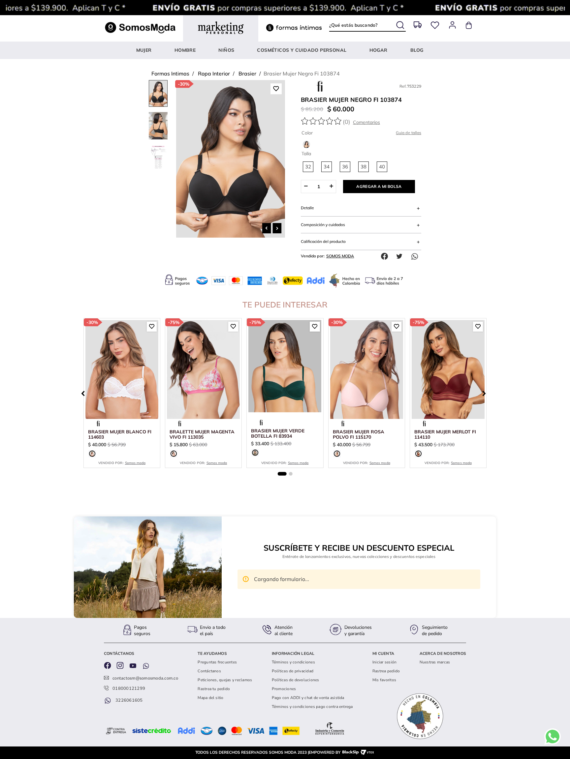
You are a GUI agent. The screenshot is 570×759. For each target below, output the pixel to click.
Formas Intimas (170, 73)
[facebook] (386, 256)
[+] (331, 186)
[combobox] (367, 25)
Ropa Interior (214, 73)
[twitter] (401, 256)
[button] (308, 166)
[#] (434, 25)
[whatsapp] (416, 256)
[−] (305, 186)
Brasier (247, 73)
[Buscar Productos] (401, 24)
